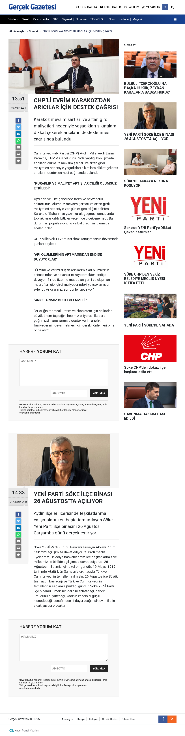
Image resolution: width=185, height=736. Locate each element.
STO (55, 19)
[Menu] (175, 19)
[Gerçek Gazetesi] (32, 7)
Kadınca (124, 19)
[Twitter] (18, 127)
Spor (112, 19)
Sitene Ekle (128, 719)
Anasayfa (67, 719)
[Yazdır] (18, 154)
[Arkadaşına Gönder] (18, 147)
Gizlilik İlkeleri (109, 719)
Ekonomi (81, 19)
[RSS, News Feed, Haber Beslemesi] (172, 719)
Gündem (13, 19)
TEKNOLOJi (97, 19)
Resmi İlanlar (41, 19)
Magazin (137, 19)
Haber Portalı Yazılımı (27, 730)
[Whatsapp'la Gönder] (18, 141)
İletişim (93, 719)
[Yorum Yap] (18, 161)
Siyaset (67, 19)
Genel (25, 19)
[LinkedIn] (18, 134)
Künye (81, 719)
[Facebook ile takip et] (165, 7)
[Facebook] (18, 120)
